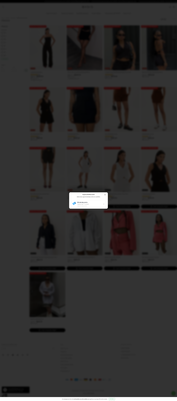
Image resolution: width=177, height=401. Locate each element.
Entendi (112, 399)
